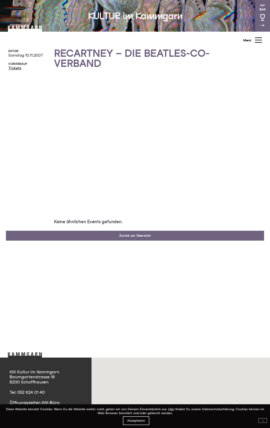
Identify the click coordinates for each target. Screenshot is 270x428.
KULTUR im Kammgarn (135, 16)
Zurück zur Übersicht (135, 235)
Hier (171, 409)
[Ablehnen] (262, 420)
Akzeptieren (136, 420)
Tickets (14, 68)
